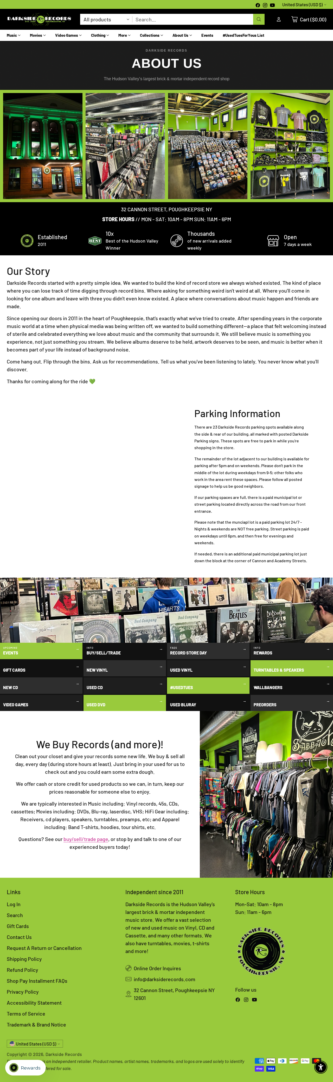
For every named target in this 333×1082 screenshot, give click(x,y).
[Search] (259, 19)
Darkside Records (64, 1054)
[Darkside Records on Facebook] (257, 6)
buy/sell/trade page (85, 839)
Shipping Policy (24, 959)
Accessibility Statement (34, 1002)
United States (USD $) (302, 4)
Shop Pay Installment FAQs (37, 981)
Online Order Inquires (157, 968)
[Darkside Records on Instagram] (265, 6)
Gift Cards (18, 926)
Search (15, 915)
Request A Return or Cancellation (44, 948)
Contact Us (19, 937)
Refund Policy (22, 970)
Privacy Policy (23, 991)
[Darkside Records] (39, 19)
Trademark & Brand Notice (36, 1024)
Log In (14, 904)
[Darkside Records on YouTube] (272, 6)
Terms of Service (26, 1013)
